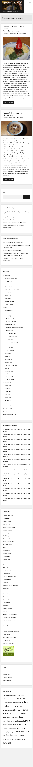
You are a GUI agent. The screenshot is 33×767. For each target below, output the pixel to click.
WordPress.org (7, 680)
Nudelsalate (9, 318)
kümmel (24, 714)
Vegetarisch (8, 350)
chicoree (6, 699)
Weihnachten (8, 301)
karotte (26, 710)
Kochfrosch (6, 588)
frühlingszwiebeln (9, 702)
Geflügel (10, 333)
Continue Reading (9, 103)
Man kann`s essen (7, 608)
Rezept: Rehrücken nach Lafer (15, 242)
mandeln (6, 721)
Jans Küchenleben (8, 570)
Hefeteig (7, 281)
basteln (7, 388)
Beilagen (7, 359)
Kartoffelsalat (10, 321)
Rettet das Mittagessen (9, 623)
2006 (4, 498)
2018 (4, 439)
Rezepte (5, 307)
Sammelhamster (7, 628)
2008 (4, 488)
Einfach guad (6, 550)
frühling (21, 698)
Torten (6, 295)
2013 (4, 464)
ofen (27, 720)
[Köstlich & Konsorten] (8, 655)
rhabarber (14, 724)
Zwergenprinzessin (8, 643)
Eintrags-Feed (6, 674)
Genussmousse (7, 565)
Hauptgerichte (8, 324)
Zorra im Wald (6, 640)
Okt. (29, 434)
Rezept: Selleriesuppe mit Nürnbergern (13, 114)
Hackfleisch (11, 336)
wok (11, 739)
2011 (4, 474)
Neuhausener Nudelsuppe (10, 614)
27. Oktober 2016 (12, 33)
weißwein (7, 735)
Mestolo (5, 611)
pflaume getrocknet (7, 724)
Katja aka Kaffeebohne (9, 253)
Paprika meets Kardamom (9, 617)
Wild (9, 348)
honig (12, 706)
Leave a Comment (22, 33)
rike (6, 33)
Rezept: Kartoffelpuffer (9, 219)
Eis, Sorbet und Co (11, 365)
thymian (19, 731)
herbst (6, 706)
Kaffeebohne (6, 573)
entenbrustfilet (13, 699)
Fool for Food (6, 559)
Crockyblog (6, 536)
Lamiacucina (6, 605)
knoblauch (8, 713)
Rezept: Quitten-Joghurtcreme (11, 217)
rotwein (6, 728)
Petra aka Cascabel (8, 258)
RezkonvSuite (6, 626)
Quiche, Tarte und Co (10, 289)
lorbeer (20, 717)
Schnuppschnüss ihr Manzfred (11, 631)
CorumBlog (6, 533)
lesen (6, 394)
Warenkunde (6, 411)
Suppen (7, 313)
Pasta (6, 353)
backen (6, 385)
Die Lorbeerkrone (7, 544)
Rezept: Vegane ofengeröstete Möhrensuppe (15, 222)
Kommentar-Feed (7, 677)
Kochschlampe (7, 594)
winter (6, 738)
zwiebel (7, 742)
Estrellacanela (6, 556)
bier (16, 695)
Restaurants (6, 406)
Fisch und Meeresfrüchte (13, 327)
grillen (25, 702)
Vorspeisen (8, 310)
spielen (6, 397)
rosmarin (22, 724)
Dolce (4, 547)
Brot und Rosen (7, 521)
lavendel (9, 717)
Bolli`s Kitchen (6, 518)
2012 (4, 469)
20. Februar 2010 (12, 117)
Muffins (7, 284)
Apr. (15, 429)
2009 (4, 483)
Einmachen (7, 371)
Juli (21, 429)
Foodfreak (5, 562)
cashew (26, 695)
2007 (4, 493)
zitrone (21, 739)
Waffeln (7, 298)
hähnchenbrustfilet (9, 710)
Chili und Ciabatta (7, 530)
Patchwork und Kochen (9, 620)
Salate (6, 316)
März (12, 429)
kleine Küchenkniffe (8, 414)
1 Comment (20, 117)
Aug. (23, 429)
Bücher (5, 374)
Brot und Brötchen (9, 278)
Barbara (5, 245)
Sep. (26, 429)
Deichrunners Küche (8, 541)
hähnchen (18, 706)
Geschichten (6, 408)
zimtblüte (15, 739)
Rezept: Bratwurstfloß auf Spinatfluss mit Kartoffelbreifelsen (13, 29)
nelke (17, 721)
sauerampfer (12, 728)
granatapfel (18, 702)
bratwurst (21, 695)
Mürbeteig (7, 287)
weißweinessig (18, 735)
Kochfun (5, 591)
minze (12, 721)
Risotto (7, 356)
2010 (4, 478)
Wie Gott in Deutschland (9, 637)
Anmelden (5, 671)
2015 (4, 454)
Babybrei (7, 400)
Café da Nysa (6, 524)
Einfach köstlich (7, 553)
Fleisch (8, 330)
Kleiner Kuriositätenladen (9, 576)
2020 (4, 429)
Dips (6, 368)
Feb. (9, 429)
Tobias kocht (6, 634)
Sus (4, 250)
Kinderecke (6, 382)
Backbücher (8, 377)
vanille (26, 731)
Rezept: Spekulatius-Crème (13, 250)
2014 (4, 459)
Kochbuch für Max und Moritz (10, 585)
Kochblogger (6, 582)
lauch (5, 717)
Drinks (4, 403)
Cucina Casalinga (7, 539)
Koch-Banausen (7, 579)
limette (14, 717)
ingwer (19, 710)
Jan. (7, 439)
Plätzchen (9, 304)
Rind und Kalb (11, 342)
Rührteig (7, 292)
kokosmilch (17, 714)
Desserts (7, 362)
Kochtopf (5, 596)
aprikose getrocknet (9, 695)
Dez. (6, 436)
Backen (5, 275)
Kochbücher (8, 379)
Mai (17, 429)
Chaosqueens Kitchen (9, 527)
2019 (4, 434)
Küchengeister (7, 599)
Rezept (9, 143)
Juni (19, 429)
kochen (6, 391)
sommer (21, 728)
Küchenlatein (6, 602)
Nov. (4, 431)
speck (14, 732)
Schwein (10, 345)
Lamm (9, 339)
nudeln (22, 721)
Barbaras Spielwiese (8, 515)
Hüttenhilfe (6, 567)
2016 (4, 449)
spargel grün (7, 732)
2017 (4, 444)
